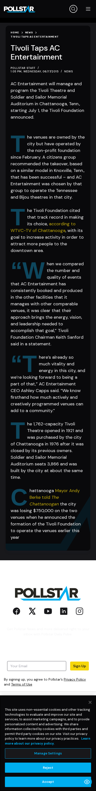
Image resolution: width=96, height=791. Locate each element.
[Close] (90, 702)
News (68, 71)
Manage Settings (48, 753)
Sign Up (79, 666)
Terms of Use (21, 684)
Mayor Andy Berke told (55, 497)
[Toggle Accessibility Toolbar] (86, 781)
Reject (48, 768)
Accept (48, 782)
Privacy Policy (75, 679)
